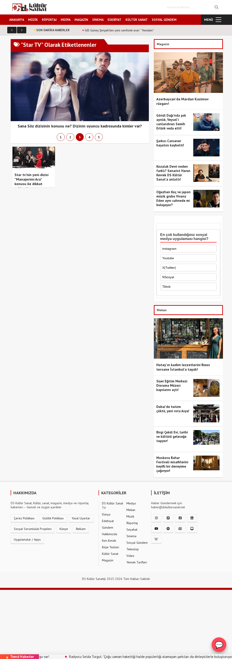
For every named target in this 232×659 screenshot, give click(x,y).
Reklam (81, 529)
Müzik (130, 516)
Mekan (130, 510)
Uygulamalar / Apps (27, 539)
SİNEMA (98, 20)
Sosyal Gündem (137, 543)
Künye (64, 529)
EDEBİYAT (114, 20)
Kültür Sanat (110, 554)
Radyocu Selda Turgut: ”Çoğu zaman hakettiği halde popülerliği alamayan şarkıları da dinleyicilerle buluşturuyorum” (136, 656)
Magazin (107, 560)
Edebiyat (108, 521)
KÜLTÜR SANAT (137, 20)
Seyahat (131, 529)
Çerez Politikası (24, 518)
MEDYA (65, 20)
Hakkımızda (109, 534)
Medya (131, 503)
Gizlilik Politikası (53, 518)
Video (130, 556)
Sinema (131, 536)
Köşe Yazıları (110, 547)
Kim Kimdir (109, 541)
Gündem (107, 527)
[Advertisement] (116, 621)
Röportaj (132, 523)
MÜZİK (33, 20)
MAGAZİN (81, 20)
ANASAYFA (16, 20)
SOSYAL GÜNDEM (164, 20)
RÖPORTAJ (49, 20)
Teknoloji (132, 549)
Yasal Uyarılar (81, 518)
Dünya (106, 514)
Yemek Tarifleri (136, 562)
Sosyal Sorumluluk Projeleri (33, 529)
